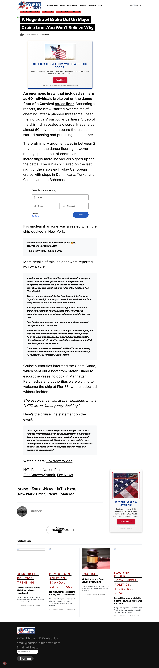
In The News (66, 488)
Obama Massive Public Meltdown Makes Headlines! (28, 590)
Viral (119, 593)
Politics (25, 578)
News (53, 494)
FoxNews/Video (59, 461)
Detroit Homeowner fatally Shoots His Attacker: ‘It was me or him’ (128, 601)
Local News (125, 580)
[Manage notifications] (4, 663)
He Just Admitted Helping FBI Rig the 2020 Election (62, 593)
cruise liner (64, 104)
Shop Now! (60, 80)
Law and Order (122, 575)
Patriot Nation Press (47, 470)
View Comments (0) (60, 530)
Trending (26, 582)
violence (68, 494)
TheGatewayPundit (39, 475)
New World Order (31, 494)
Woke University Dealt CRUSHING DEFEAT (93, 580)
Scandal (57, 582)
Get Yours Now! (126, 522)
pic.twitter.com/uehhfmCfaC (42, 246)
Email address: (27, 647)
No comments (45, 34)
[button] (134, 5)
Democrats (27, 574)
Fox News (65, 475)
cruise (23, 488)
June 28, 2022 (55, 251)
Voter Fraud (61, 586)
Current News (42, 488)
